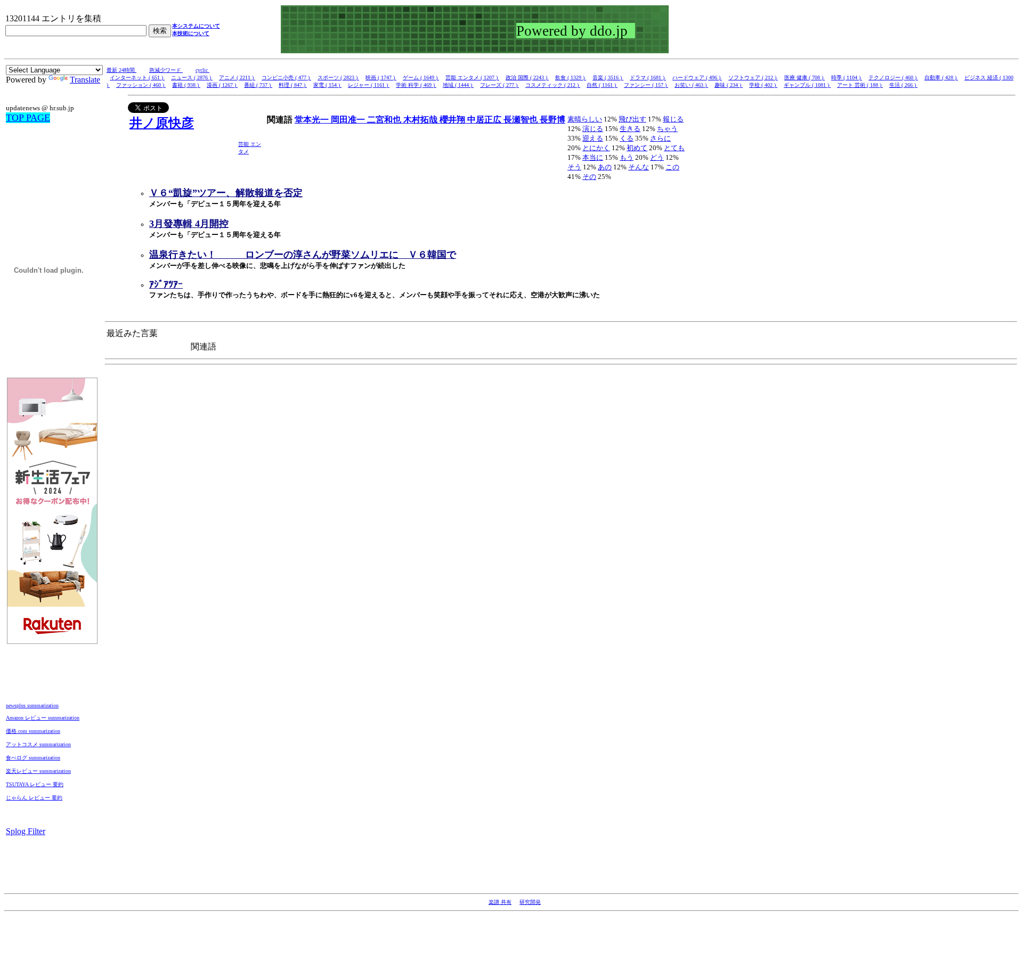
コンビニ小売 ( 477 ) (286, 77)
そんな (638, 167)
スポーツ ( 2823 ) (338, 77)
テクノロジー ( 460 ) (893, 77)
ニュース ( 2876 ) (192, 77)
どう (657, 157)
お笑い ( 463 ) (691, 85)
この (672, 167)
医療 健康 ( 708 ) (804, 77)
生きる (630, 129)
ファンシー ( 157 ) (646, 85)
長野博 (552, 119)
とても (674, 148)
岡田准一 (349, 119)
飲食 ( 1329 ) (570, 77)
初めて (637, 148)
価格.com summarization (33, 731)
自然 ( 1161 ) (602, 85)
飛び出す (632, 119)
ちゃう (667, 129)
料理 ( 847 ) (293, 85)
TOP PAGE (28, 117)
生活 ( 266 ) (903, 85)
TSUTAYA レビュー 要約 (34, 784)
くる (627, 138)
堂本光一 (313, 119)
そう (574, 167)
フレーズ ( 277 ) (499, 85)
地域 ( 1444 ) (458, 85)
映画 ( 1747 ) (381, 77)
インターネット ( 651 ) (137, 77)
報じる (673, 119)
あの (605, 167)
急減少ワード (166, 70)
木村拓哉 (421, 119)
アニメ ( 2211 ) (237, 77)
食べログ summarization (33, 758)
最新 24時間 (121, 70)
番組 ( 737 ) (258, 85)
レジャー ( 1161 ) (368, 85)
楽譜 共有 (500, 902)
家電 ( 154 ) (327, 85)
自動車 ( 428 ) (941, 77)
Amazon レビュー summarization (42, 718)
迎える (592, 138)
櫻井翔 (453, 119)
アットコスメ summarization (38, 744)
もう (627, 157)
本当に (592, 157)
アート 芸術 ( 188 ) (860, 85)
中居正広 (485, 119)
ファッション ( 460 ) (141, 85)
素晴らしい (584, 119)
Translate (85, 79)
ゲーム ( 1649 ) (421, 77)
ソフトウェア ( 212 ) (753, 77)
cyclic (202, 70)
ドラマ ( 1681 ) (648, 77)
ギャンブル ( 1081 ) (807, 85)
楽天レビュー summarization (38, 771)
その (589, 177)
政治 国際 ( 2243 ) (527, 77)
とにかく (596, 148)
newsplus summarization (32, 705)
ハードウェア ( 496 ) (697, 77)
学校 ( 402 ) (763, 85)
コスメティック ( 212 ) (552, 85)
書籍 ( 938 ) (186, 85)
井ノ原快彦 (161, 123)
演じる (592, 129)
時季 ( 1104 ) (846, 77)
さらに (660, 138)
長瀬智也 (522, 119)
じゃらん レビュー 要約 (34, 798)
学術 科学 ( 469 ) (416, 85)
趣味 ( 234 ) (729, 85)
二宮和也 (385, 119)
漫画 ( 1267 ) (222, 85)
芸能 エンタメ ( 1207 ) (472, 77)
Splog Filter (25, 831)
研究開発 (530, 902)
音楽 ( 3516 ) (607, 77)
